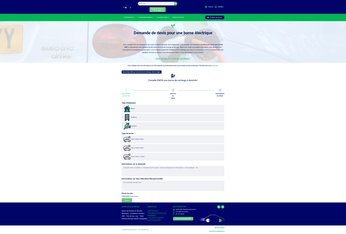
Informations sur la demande (133, 164)
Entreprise (134, 126)
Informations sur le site (126, 95)
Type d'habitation (129, 103)
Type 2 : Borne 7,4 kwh (137, 148)
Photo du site (127, 193)
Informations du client (220, 95)
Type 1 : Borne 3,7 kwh (137, 139)
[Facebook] (218, 207)
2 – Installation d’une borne (145, 17)
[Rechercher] (175, 3)
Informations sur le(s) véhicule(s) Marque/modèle (142, 179)
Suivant (126, 200)
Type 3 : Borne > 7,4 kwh (138, 156)
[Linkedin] (222, 207)
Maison (133, 108)
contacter (215, 65)
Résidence (134, 117)
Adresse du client (173, 96)
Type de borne (127, 133)
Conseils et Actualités (178, 17)
